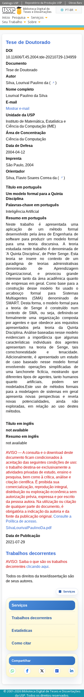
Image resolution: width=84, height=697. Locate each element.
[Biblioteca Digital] (19, 10)
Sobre (32, 22)
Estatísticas (22, 631)
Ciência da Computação (26, 139)
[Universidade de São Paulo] (8, 10)
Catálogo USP (10, 3)
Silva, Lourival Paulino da (27, 83)
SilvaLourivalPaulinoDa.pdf (28, 528)
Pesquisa (18, 17)
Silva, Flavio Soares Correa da (31, 178)
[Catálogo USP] (52, 82)
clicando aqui (37, 567)
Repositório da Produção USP (43, 2)
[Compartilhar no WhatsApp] (12, 670)
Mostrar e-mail (17, 108)
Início (6, 17)
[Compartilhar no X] (42, 670)
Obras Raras (76, 2)
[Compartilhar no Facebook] (27, 670)
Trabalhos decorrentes (32, 618)
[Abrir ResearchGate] (56, 670)
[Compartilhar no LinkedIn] (71, 670)
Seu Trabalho (12, 22)
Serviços (37, 17)
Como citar (21, 643)
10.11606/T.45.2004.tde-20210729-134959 (41, 57)
